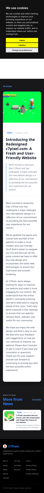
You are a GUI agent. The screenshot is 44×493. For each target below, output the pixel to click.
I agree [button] (22, 40)
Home (5, 465)
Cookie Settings (32, 474)
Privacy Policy (31, 465)
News (5, 469)
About (5, 474)
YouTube (17, 465)
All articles (7, 86)
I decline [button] (22, 45)
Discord (17, 469)
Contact (6, 478)
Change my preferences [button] (22, 50)
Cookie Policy (31, 469)
